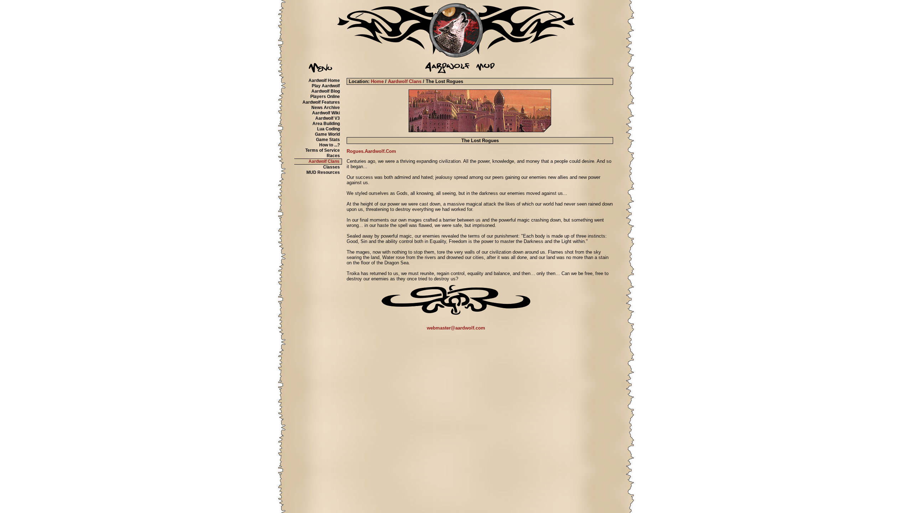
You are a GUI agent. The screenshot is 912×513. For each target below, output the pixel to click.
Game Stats (328, 139)
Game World (327, 134)
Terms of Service (322, 150)
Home (377, 81)
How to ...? (329, 144)
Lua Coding (328, 128)
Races (333, 155)
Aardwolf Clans (324, 161)
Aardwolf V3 (327, 118)
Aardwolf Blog (325, 91)
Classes (331, 167)
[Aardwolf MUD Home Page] (456, 55)
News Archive (325, 107)
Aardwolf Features (321, 102)
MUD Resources (323, 172)
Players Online (325, 96)
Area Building (326, 123)
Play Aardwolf (326, 85)
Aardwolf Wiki (326, 112)
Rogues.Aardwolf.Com (371, 151)
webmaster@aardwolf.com (456, 328)
